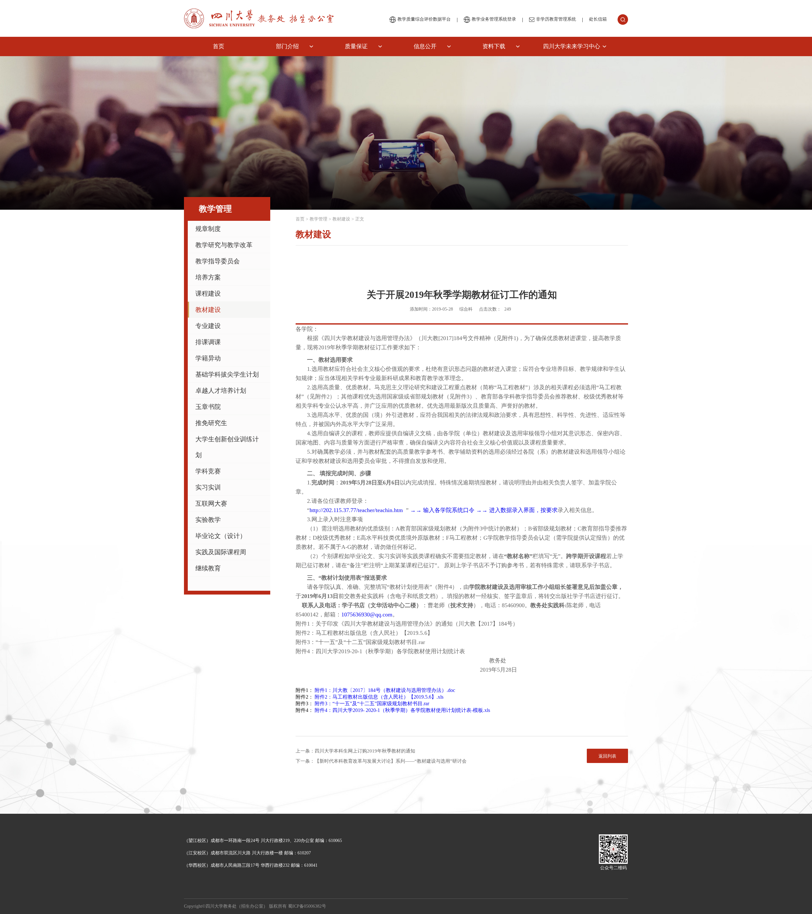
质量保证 (356, 46)
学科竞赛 (208, 471)
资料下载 (493, 46)
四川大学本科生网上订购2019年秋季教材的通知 (365, 750)
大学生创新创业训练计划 (227, 447)
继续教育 (208, 568)
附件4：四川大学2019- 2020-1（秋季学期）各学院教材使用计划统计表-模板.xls (402, 710)
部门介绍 (287, 46)
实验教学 (208, 519)
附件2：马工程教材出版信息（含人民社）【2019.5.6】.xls (379, 697)
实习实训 (208, 487)
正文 (359, 219)
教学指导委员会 (217, 261)
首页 (218, 46)
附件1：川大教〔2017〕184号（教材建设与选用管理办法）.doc (385, 690)
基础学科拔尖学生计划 (227, 374)
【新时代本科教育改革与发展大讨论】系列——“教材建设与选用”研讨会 (391, 761)
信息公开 (425, 46)
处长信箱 (598, 19)
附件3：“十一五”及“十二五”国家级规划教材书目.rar (372, 703)
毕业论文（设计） (220, 535)
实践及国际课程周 (220, 552)
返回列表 (607, 756)
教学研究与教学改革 (223, 244)
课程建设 (208, 293)
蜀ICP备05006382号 (307, 906)
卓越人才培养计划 (220, 390)
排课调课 (208, 342)
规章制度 (208, 228)
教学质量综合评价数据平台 (424, 19)
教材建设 (208, 309)
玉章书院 (208, 406)
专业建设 (208, 325)
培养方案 (208, 277)
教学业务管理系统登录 (494, 19)
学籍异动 (208, 358)
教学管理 (318, 219)
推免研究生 (211, 422)
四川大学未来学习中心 (571, 46)
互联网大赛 (211, 503)
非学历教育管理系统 (556, 19)
